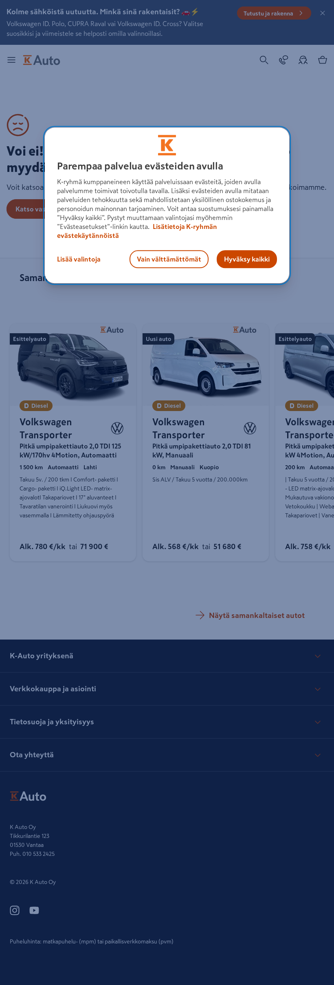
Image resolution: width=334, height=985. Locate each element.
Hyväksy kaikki (247, 259)
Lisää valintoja (79, 259)
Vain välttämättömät (169, 259)
